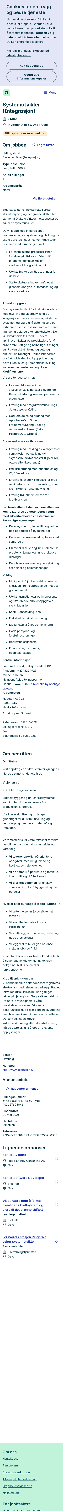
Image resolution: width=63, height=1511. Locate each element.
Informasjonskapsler (16, 1472)
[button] (22, 1089)
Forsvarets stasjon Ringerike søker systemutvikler (24, 1239)
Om (17, 1486)
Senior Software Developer (23, 1178)
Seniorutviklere (14, 1155)
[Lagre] (56, 1159)
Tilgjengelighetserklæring (20, 1479)
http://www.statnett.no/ (18, 1069)
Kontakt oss (10, 1458)
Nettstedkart (11, 1493)
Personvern (10, 1465)
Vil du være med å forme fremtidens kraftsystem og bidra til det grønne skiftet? (23, 1205)
